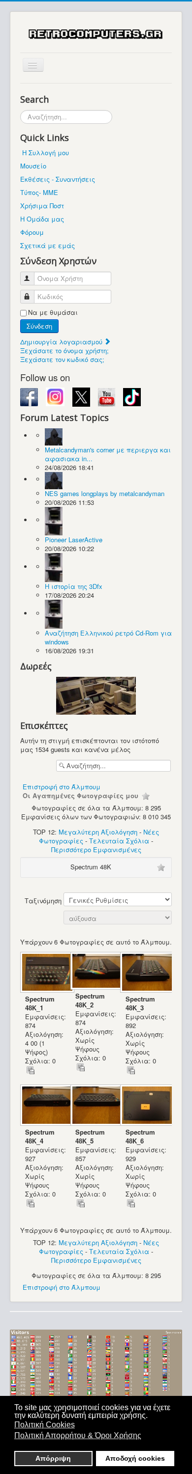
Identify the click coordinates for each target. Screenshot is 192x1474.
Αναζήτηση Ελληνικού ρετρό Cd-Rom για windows (108, 637)
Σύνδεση (39, 326)
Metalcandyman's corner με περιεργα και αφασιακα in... (108, 454)
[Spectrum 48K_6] (145, 1106)
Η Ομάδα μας (42, 218)
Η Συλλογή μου (45, 152)
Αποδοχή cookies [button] (135, 1458)
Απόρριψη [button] (53, 1458)
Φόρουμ (32, 232)
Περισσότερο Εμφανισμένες (96, 849)
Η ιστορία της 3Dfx (73, 586)
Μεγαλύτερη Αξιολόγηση (98, 831)
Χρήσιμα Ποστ (42, 205)
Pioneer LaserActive (73, 539)
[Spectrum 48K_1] (45, 973)
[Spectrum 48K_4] (45, 1106)
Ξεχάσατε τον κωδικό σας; (62, 359)
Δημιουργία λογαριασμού (62, 341)
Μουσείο (33, 165)
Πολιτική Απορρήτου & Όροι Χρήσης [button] (77, 1435)
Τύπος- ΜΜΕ (39, 192)
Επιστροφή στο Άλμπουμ (61, 786)
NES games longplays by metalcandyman (104, 493)
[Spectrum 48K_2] (95, 972)
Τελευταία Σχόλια (119, 840)
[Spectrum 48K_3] (145, 973)
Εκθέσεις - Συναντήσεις (57, 179)
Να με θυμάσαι (53, 312)
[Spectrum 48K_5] (95, 1106)
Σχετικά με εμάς (47, 245)
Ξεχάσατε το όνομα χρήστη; (64, 350)
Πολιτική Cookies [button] (44, 1424)
